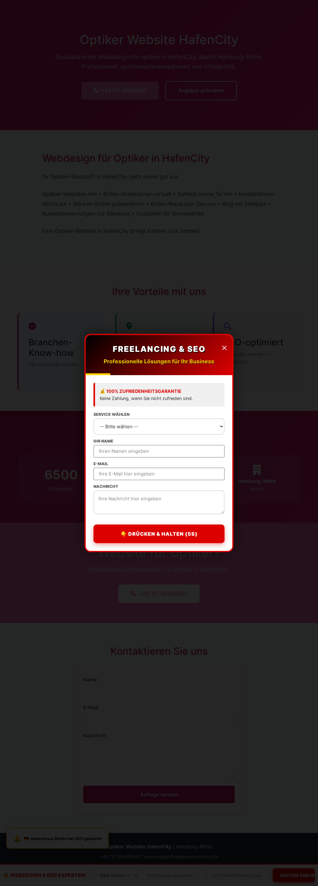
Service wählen (111, 415)
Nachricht (105, 487)
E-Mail (100, 464)
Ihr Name (103, 441)
